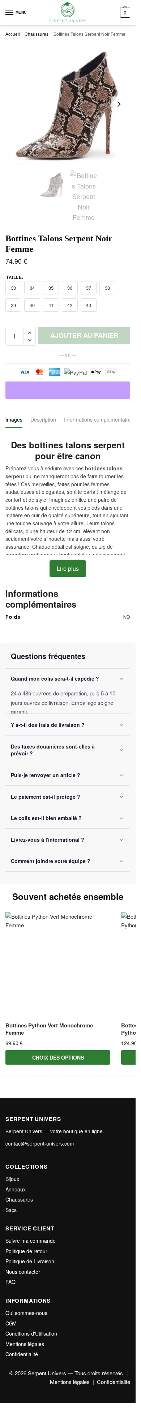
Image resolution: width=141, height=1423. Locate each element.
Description (43, 419)
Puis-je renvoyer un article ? (45, 775)
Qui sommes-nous (26, 1312)
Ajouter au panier (84, 335)
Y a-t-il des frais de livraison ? (48, 724)
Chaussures (36, 34)
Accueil (12, 34)
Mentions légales (24, 1343)
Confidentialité (21, 1354)
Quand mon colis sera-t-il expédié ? (55, 678)
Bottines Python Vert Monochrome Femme (49, 1029)
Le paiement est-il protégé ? (45, 796)
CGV (10, 1323)
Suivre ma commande (30, 1240)
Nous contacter (22, 1271)
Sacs (11, 1209)
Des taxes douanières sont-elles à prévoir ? (53, 750)
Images (13, 419)
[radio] (13, 287)
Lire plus (68, 568)
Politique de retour (26, 1251)
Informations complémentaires (98, 419)
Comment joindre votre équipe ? (50, 860)
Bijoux (12, 1178)
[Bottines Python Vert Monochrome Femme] (57, 964)
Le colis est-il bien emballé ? (46, 818)
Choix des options (58, 1057)
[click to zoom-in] (67, 104)
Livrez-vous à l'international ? (47, 839)
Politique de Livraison (29, 1261)
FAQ (10, 1281)
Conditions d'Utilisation (31, 1333)
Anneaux (15, 1189)
